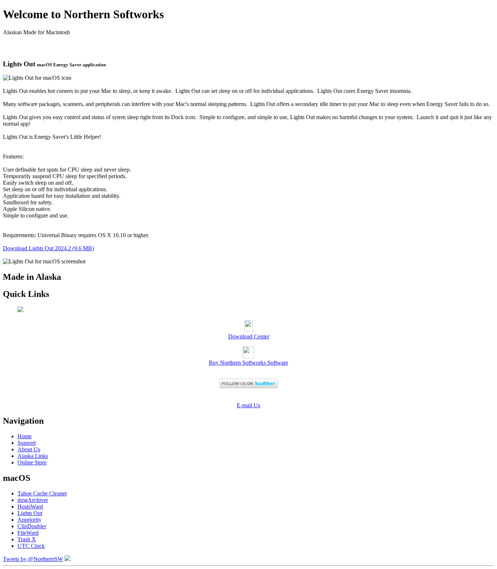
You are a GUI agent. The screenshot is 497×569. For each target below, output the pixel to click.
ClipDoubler (31, 526)
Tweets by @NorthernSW (33, 559)
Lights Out (29, 513)
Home (24, 436)
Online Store (32, 462)
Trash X (26, 539)
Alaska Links (32, 456)
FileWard (28, 533)
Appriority (29, 520)
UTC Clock (31, 546)
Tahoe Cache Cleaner (42, 493)
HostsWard (30, 506)
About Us (28, 449)
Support (26, 443)
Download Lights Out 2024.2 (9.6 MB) (48, 248)
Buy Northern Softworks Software (248, 363)
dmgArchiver (32, 500)
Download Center (248, 336)
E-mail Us (248, 405)
